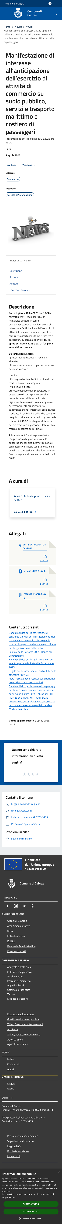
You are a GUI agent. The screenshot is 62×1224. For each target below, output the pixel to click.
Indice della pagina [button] (20, 260)
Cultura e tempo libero (19, 972)
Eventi (10, 1088)
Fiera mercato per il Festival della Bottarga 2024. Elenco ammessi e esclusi (32, 680)
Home (7, 27)
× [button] (58, 1172)
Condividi (11, 165)
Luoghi (11, 1083)
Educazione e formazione (20, 1014)
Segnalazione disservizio (20, 1141)
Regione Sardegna (14, 3)
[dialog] (31, 1196)
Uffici (10, 931)
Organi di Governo (17, 921)
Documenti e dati (16, 951)
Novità (18, 27)
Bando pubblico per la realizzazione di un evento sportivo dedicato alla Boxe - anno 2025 (31, 663)
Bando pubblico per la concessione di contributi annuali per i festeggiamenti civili (32, 634)
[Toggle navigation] (6, 13)
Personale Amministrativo (21, 946)
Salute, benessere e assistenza (23, 1034)
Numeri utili (13, 1156)
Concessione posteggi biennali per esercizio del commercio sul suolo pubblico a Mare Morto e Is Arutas (32, 705)
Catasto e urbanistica (18, 990)
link (13, 1197)
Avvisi (29, 27)
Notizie (11, 1059)
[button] (31, 1218)
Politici (11, 941)
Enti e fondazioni (16, 936)
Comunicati (13, 1064)
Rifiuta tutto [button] (30, 1211)
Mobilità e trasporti (17, 999)
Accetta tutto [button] (31, 1204)
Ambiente (12, 1029)
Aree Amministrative (18, 926)
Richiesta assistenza (18, 1151)
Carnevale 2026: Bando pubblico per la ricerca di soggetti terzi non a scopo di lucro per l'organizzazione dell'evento (32, 644)
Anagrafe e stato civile (19, 967)
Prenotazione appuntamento (22, 1136)
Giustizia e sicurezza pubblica (23, 1019)
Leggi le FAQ (14, 1146)
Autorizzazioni (15, 1039)
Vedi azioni (27, 165)
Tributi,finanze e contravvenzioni (25, 1024)
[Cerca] (55, 13)
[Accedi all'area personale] (50, 3)
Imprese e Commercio (19, 981)
